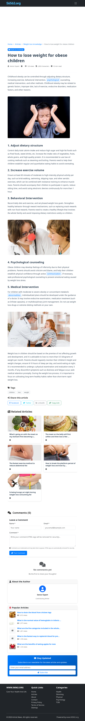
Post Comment (19, 553)
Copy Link (56, 403)
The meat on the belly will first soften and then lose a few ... (58, 435)
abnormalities (14, 295)
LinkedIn (41, 403)
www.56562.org (72, 717)
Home (10, 44)
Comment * (13, 533)
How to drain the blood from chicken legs (34, 612)
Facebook (15, 403)
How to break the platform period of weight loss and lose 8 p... (60, 464)
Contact (34, 700)
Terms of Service (37, 705)
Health (58, 692)
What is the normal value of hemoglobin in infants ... (39, 620)
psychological (53, 80)
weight (26, 392)
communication (54, 273)
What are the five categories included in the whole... (38, 628)
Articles (18, 44)
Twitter (28, 403)
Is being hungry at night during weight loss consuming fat (22, 493)
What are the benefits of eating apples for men (36, 644)
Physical (59, 697)
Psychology (60, 700)
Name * (12, 523)
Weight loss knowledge (32, 44)
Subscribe (44, 672)
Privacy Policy (36, 702)
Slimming (60, 694)
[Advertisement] (42, 27)
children (12, 392)
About (33, 697)
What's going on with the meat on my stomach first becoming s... (23, 435)
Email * (46, 523)
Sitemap (34, 708)
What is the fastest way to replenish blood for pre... (38, 636)
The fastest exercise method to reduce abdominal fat (22, 464)
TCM (58, 702)
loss (19, 392)
